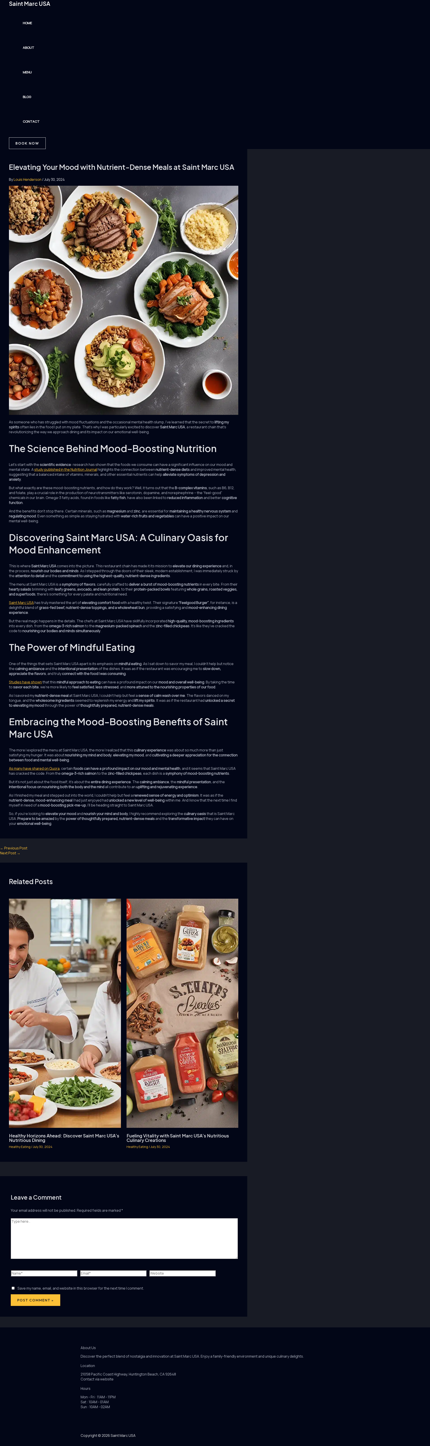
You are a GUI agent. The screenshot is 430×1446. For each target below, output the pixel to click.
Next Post (10, 853)
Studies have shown (25, 682)
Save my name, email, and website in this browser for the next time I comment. (80, 1288)
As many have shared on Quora (34, 768)
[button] (27, 143)
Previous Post (13, 848)
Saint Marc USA (29, 3)
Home (27, 23)
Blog (27, 96)
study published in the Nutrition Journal (65, 469)
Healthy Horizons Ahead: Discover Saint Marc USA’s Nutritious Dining (64, 1138)
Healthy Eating (19, 1147)
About (28, 47)
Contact (31, 121)
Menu (27, 72)
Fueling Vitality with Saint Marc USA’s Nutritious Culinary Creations (178, 1138)
